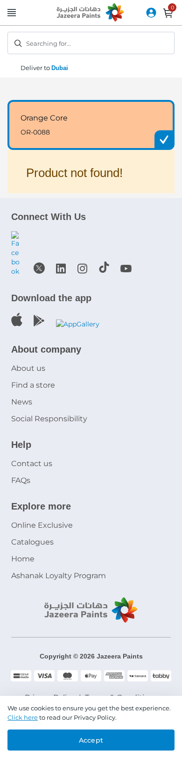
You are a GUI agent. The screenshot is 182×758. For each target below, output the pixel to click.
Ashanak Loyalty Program (58, 575)
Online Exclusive (42, 525)
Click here (22, 717)
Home (23, 558)
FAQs (20, 480)
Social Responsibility (49, 418)
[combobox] (91, 43)
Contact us (31, 463)
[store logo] (91, 13)
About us (28, 368)
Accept (91, 740)
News (21, 401)
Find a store (33, 385)
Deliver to (44, 67)
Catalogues (32, 542)
